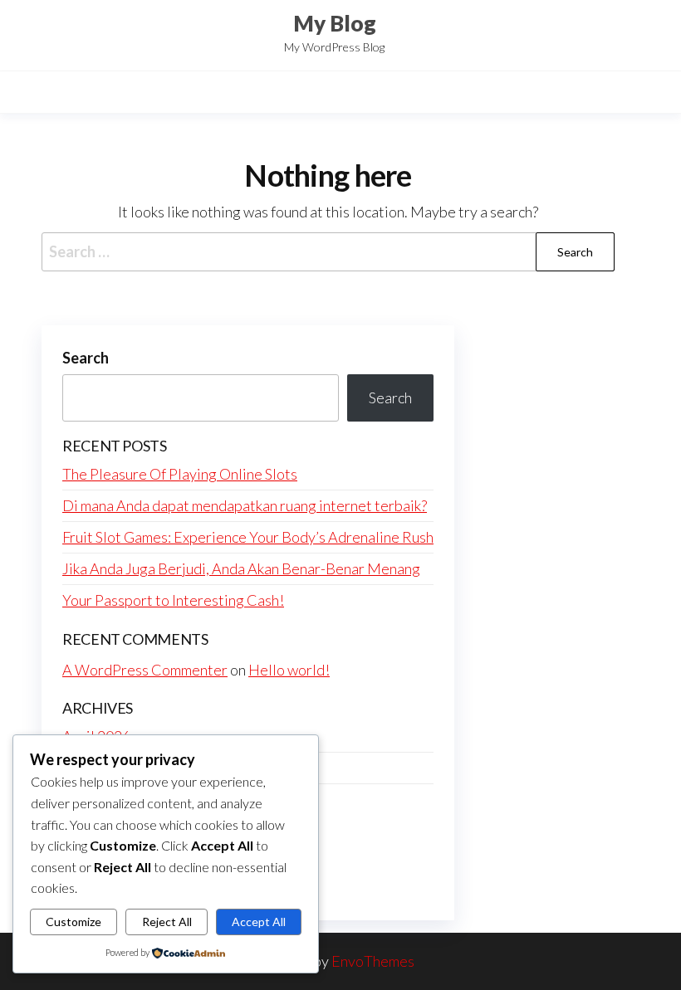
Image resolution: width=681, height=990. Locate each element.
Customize (73, 921)
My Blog (334, 23)
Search (85, 358)
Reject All (167, 921)
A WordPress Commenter (145, 670)
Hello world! (289, 670)
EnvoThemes (372, 961)
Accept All (259, 921)
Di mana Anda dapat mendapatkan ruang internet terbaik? (244, 505)
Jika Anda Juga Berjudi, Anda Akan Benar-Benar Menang (241, 568)
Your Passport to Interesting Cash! (173, 600)
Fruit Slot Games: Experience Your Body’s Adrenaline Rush (248, 537)
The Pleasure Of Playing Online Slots (179, 474)
